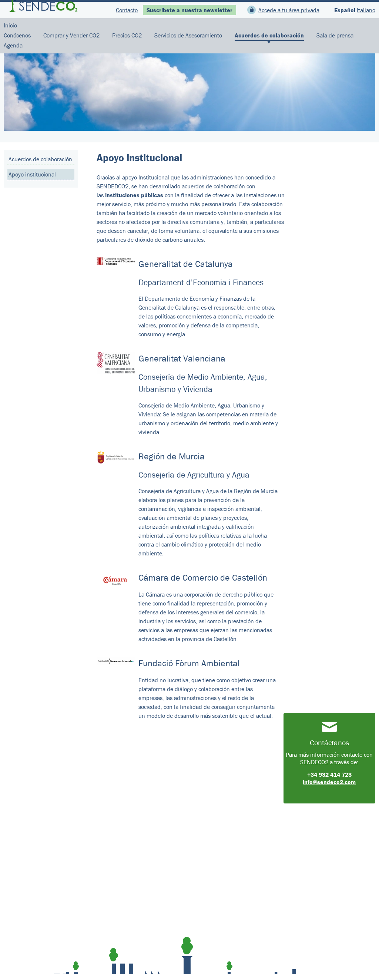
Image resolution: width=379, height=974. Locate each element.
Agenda (13, 45)
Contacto (127, 10)
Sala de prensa (334, 35)
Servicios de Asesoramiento (188, 35)
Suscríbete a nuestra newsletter (189, 10)
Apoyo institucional (32, 174)
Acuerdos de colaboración (269, 35)
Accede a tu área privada (288, 10)
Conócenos (17, 35)
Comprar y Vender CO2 (71, 35)
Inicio (10, 25)
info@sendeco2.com (329, 782)
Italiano (366, 10)
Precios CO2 (127, 35)
